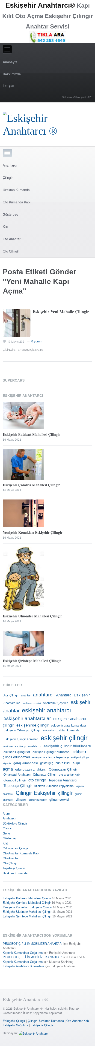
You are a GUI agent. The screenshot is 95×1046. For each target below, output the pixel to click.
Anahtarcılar (11, 703)
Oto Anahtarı (12, 239)
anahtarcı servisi (31, 703)
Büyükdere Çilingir (15, 823)
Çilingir (8, 177)
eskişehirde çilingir (32, 725)
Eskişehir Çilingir (14, 1020)
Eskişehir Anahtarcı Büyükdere (23, 966)
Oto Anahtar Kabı (77, 1020)
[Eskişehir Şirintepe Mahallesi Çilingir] (47, 643)
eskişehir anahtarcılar (27, 718)
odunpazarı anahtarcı (31, 769)
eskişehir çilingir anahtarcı (22, 746)
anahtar (26, 695)
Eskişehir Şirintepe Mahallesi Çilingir (32, 660)
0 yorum (36, 341)
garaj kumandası (25, 763)
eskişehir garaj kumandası (68, 725)
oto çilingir (37, 780)
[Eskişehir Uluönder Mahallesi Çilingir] (47, 579)
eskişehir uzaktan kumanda (61, 730)
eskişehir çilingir (64, 738)
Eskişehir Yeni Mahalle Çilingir (61, 312)
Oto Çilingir (11, 251)
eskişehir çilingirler (16, 752)
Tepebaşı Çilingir (29, 349)
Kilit (5, 226)
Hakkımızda (12, 74)
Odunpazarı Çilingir (63, 769)
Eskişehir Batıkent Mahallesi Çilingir (31, 434)
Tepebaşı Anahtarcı (62, 780)
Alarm (7, 813)
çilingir (65, 793)
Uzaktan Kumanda (16, 189)
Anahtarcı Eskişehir (73, 695)
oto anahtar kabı (69, 774)
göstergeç (46, 763)
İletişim (8, 86)
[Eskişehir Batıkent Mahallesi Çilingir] (47, 416)
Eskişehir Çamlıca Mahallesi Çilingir (31, 484)
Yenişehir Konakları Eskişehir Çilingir (32, 532)
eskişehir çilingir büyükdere (67, 746)
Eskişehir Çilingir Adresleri (20, 739)
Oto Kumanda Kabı (16, 202)
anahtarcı (43, 695)
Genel (7, 833)
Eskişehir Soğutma (15, 1025)
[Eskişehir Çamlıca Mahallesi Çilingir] (47, 464)
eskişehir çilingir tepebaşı (50, 757)
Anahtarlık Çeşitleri (55, 703)
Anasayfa (10, 62)
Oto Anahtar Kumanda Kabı (21, 853)
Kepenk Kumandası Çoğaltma (23, 952)
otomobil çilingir (14, 780)
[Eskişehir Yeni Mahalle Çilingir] (16, 323)
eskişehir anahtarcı (46, 710)
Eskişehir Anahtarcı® (40, 5)
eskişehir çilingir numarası (51, 752)
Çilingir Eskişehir (36, 793)
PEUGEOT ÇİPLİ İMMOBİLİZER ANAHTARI (32, 943)
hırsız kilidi (63, 763)
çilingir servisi (59, 799)
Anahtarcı (10, 165)
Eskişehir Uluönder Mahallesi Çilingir (32, 616)
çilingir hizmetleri (38, 799)
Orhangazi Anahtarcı (17, 774)
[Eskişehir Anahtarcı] (33, 1033)
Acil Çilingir (10, 695)
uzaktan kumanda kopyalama (54, 786)
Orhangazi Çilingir (44, 774)
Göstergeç (10, 214)
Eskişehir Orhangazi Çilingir (21, 730)
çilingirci (21, 799)
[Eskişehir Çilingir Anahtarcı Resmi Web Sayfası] (47, 123)
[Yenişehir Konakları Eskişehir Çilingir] (47, 513)
